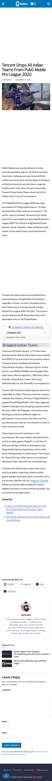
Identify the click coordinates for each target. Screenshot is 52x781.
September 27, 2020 (23, 80)
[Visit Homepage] (22, 3)
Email (5, 733)
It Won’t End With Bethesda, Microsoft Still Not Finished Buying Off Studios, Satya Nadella (26, 509)
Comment (7, 690)
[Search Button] (48, 4)
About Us (7, 770)
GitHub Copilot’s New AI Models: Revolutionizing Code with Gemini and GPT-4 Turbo (32, 654)
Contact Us (17, 770)
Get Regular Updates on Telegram (27, 327)
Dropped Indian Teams (16, 337)
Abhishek (7, 80)
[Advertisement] (26, 36)
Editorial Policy (42, 770)
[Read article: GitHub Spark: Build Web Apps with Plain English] (7, 663)
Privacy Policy (29, 770)
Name (5, 721)
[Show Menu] (3, 4)
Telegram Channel (39, 480)
